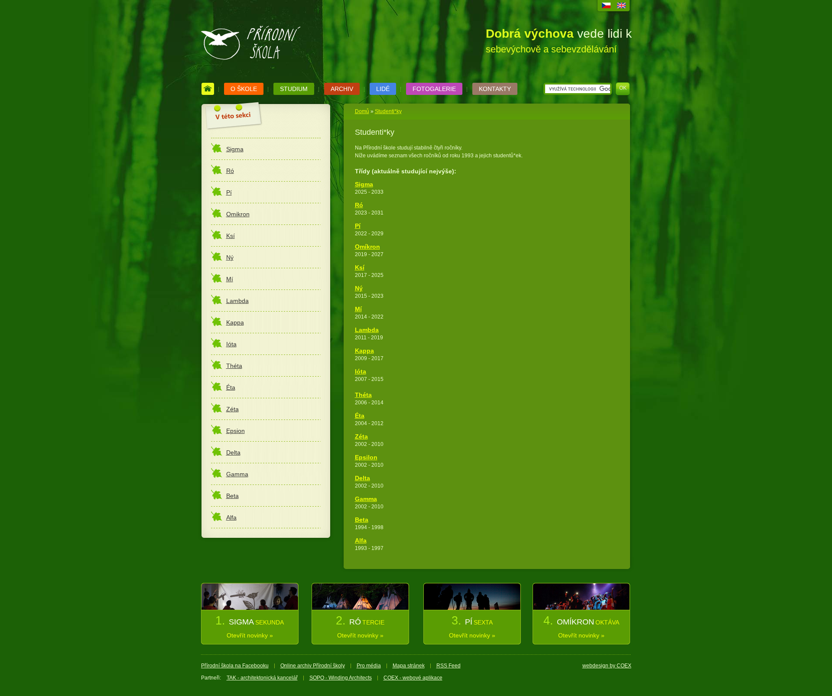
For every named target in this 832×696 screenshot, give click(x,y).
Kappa (364, 350)
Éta (359, 415)
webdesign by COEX (606, 666)
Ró (359, 205)
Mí (358, 309)
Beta (361, 519)
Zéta (361, 436)
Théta (363, 394)
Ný (359, 288)
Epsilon (366, 457)
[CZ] (606, 6)
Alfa (361, 540)
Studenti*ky (388, 111)
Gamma (366, 498)
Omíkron (367, 246)
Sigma (364, 184)
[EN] (621, 6)
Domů (362, 111)
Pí (358, 225)
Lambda (367, 329)
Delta (362, 478)
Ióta (360, 371)
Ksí (359, 267)
